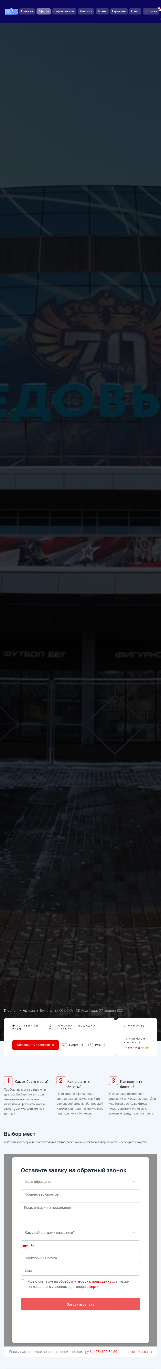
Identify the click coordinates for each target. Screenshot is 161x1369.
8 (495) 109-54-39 (103, 1352)
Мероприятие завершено (35, 1045)
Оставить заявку (80, 1304)
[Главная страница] (11, 11)
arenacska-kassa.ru (137, 1352)
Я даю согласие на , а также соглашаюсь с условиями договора (78, 1284)
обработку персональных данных (86, 1281)
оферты (93, 1287)
